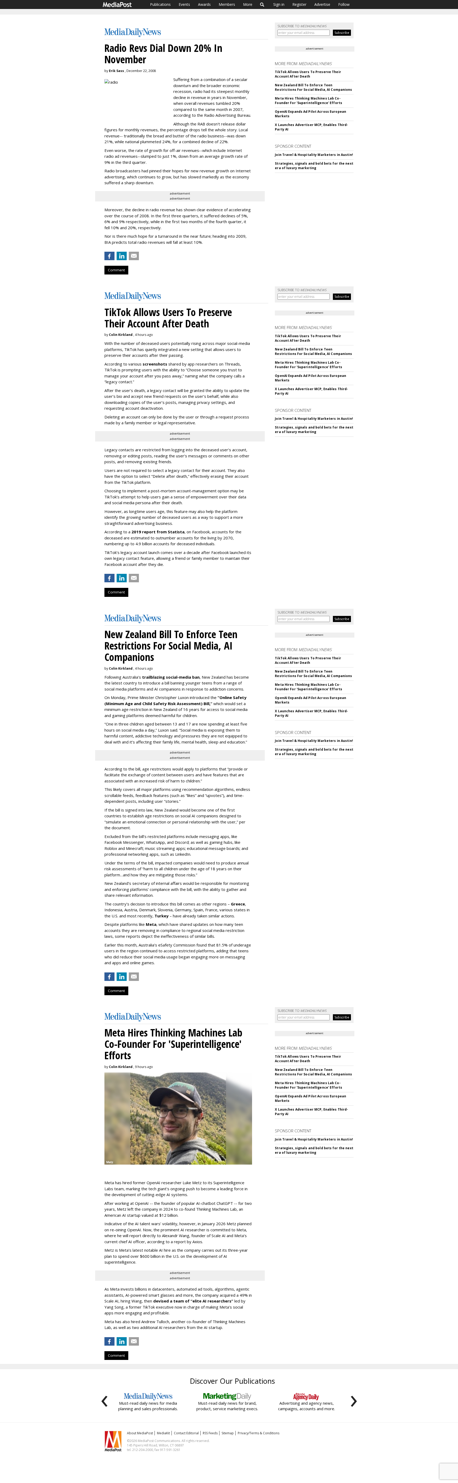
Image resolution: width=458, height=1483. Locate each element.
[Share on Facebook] (109, 256)
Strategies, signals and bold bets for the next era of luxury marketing (314, 165)
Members (227, 4)
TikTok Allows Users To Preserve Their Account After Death (308, 74)
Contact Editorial (186, 1433)
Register (299, 4)
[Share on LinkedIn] (122, 256)
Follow (344, 4)
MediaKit (163, 1433)
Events (184, 4)
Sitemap (228, 1433)
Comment (116, 270)
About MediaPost (140, 1433)
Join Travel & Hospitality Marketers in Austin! (314, 154)
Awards (204, 4)
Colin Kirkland (121, 334)
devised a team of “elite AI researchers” (193, 1301)
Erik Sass (116, 71)
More (247, 4)
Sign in (278, 4)
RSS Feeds (210, 1433)
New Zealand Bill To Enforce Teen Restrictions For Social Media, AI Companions (313, 87)
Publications (160, 4)
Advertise (322, 4)
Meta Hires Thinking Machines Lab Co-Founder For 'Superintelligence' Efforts (308, 100)
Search (262, 4)
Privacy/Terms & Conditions (258, 1433)
